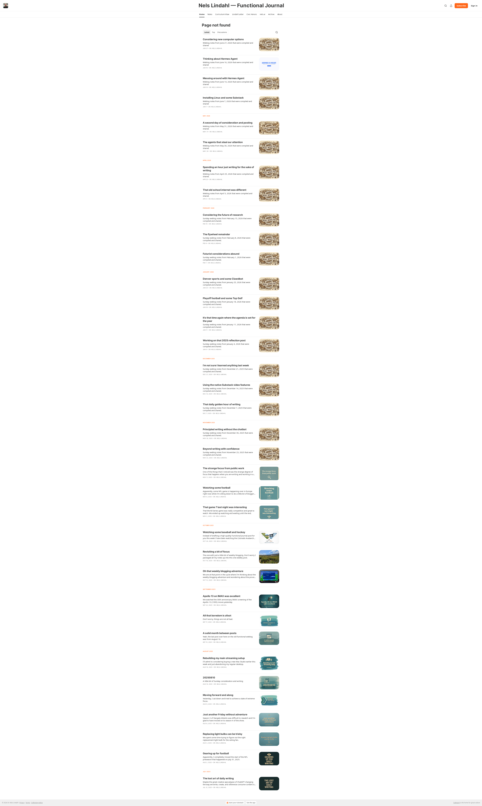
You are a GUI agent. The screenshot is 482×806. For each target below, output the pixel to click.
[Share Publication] (451, 5)
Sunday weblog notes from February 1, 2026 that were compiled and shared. (226, 258)
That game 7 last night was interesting (225, 507)
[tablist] (215, 32)
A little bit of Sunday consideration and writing (223, 681)
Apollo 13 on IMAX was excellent (221, 596)
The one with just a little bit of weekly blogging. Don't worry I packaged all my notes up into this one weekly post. (229, 556)
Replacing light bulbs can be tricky (222, 734)
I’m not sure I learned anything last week (226, 365)
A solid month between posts (219, 633)
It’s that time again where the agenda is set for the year (229, 319)
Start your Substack (236, 803)
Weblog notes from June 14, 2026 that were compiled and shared (228, 83)
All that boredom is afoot (217, 615)
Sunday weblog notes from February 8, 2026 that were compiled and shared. (226, 239)
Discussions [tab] (222, 32)
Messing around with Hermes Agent (223, 78)
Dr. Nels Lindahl (215, 48)
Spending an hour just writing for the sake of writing (228, 169)
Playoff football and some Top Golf (222, 298)
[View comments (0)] (221, 51)
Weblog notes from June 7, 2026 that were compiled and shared (227, 102)
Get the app (251, 803)
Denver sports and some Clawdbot (223, 278)
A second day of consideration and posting (227, 122)
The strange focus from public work (223, 468)
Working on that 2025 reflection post (224, 340)
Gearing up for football (216, 753)
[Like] (204, 51)
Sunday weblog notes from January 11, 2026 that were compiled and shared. (226, 325)
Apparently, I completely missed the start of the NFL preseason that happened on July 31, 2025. (225, 758)
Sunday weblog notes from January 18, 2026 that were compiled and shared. (226, 302)
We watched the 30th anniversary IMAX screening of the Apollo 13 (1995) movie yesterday (227, 600)
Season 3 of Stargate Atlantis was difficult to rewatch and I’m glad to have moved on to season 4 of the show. (229, 719)
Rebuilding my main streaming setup (224, 658)
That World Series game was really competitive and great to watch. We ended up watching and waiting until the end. (228, 511)
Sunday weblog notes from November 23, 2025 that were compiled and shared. (228, 453)
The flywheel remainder (216, 234)
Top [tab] (213, 32)
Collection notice (37, 803)
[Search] (445, 5)
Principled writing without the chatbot (224, 429)
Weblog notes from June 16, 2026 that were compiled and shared (228, 63)
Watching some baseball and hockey (224, 532)
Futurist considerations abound (221, 253)
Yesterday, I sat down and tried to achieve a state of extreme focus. (229, 699)
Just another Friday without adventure (225, 714)
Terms (28, 803)
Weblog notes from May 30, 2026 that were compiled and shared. (228, 146)
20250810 (209, 677)
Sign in (474, 5)
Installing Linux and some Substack (223, 97)
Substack (456, 803)
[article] (241, 45)
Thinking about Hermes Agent (220, 58)
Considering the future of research (223, 214)
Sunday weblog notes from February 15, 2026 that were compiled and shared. (227, 219)
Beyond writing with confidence (221, 448)
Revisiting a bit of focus (216, 551)
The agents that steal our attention (223, 142)
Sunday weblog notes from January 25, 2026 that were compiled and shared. (226, 283)
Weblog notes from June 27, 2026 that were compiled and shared (228, 44)
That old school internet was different (224, 189)
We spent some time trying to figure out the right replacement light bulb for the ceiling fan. (224, 738)
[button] (202, 14)
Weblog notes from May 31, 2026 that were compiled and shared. (228, 127)
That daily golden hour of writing (221, 404)
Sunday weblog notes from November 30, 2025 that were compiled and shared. (228, 434)
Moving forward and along (218, 695)
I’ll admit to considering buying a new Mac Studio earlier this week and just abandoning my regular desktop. (229, 662)
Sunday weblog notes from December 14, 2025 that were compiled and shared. (228, 389)
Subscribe (461, 5)
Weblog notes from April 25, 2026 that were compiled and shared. (228, 175)
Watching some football (216, 487)
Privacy (21, 803)
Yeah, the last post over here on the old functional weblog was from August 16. (228, 637)
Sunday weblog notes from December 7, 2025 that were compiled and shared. (227, 409)
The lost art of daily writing (218, 778)
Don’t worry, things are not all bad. (218, 619)
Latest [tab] (206, 32)
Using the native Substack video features (226, 384)
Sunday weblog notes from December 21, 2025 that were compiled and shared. (228, 370)
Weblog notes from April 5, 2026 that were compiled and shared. (227, 194)
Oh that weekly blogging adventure (223, 571)
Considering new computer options (223, 39)
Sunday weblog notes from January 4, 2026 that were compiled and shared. (226, 345)
